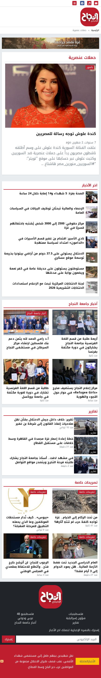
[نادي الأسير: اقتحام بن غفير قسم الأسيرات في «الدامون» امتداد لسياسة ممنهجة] (91, 242)
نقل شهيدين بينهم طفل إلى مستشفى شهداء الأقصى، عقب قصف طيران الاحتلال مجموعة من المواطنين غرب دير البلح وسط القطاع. (43, 661)
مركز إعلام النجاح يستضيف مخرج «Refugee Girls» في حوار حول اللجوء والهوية (75, 392)
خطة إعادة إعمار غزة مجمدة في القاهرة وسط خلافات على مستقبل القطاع (40, 441)
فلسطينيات (76, 614)
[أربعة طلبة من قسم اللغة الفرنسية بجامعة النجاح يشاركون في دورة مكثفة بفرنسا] (74, 322)
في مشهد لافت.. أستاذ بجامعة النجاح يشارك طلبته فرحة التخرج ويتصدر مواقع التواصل (41, 460)
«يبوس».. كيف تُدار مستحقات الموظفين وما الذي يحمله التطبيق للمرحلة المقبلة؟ (27, 521)
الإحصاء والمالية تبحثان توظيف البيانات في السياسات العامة (47, 210)
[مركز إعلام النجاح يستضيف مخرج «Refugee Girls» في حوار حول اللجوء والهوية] (74, 371)
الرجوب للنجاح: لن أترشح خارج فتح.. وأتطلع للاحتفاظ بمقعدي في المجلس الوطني (27, 566)
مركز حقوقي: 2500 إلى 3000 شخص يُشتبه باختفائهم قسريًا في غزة (47, 225)
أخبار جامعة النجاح (83, 304)
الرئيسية (95, 30)
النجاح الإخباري (89, 17)
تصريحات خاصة (86, 482)
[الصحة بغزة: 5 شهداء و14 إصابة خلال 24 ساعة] (91, 197)
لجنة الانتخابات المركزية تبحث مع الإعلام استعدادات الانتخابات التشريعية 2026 (48, 285)
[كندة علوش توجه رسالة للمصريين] (50, 95)
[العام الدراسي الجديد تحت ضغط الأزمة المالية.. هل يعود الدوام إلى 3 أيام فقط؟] (74, 546)
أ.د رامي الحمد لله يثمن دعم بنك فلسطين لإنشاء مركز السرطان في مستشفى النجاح (27, 343)
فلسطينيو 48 (25, 614)
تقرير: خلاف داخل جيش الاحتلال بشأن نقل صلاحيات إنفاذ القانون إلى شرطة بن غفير (43, 421)
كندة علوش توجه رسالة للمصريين (66, 134)
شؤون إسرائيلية (75, 618)
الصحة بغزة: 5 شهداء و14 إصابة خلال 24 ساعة (51, 193)
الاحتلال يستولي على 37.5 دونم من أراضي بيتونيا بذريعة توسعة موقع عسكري (44, 255)
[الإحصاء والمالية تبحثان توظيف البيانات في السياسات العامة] (91, 212)
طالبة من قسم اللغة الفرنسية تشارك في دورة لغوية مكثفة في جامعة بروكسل (27, 392)
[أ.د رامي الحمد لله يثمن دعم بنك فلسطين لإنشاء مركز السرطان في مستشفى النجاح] (26, 322)
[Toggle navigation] (74, 3)
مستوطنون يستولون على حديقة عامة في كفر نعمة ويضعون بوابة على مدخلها (46, 270)
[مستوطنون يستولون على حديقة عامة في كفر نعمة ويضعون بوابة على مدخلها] (91, 272)
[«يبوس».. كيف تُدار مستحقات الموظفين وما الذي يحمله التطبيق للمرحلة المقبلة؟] (26, 501)
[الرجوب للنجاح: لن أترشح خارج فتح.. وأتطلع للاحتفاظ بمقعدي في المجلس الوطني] (26, 546)
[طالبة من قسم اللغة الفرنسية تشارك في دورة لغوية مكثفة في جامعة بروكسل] (26, 371)
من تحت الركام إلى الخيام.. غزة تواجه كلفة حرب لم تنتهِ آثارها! (75, 519)
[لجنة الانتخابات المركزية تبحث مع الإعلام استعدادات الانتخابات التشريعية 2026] (91, 287)
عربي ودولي (25, 618)
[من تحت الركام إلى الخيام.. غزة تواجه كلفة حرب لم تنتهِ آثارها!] (74, 501)
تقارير (93, 411)
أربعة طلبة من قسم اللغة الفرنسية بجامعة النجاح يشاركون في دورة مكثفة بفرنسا (79, 345)
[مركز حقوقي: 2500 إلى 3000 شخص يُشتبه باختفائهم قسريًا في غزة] (91, 227)
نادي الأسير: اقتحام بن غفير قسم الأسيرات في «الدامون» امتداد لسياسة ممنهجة (51, 240)
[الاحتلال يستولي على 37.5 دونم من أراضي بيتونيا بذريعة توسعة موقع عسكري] (91, 257)
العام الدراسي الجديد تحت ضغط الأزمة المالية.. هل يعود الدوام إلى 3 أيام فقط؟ (75, 566)
